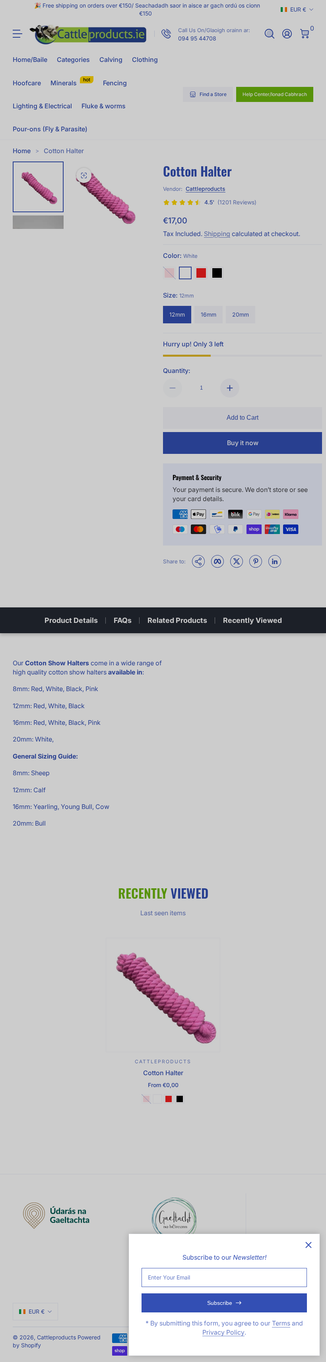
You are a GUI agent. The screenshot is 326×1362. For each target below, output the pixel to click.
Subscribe (219, 1303)
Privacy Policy (223, 1332)
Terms (281, 1323)
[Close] (308, 1244)
